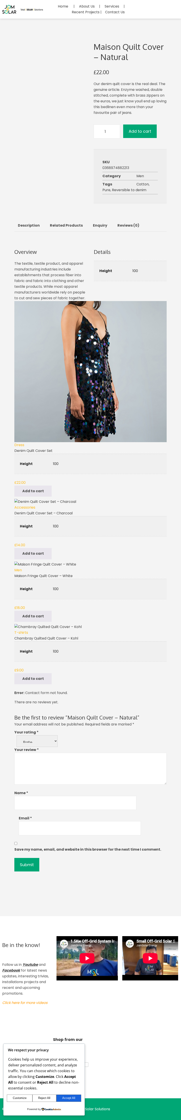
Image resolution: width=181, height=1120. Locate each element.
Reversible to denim (129, 189)
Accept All (68, 1098)
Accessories (24, 507)
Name (21, 792)
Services (112, 6)
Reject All (44, 1098)
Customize (19, 1098)
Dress (19, 444)
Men (140, 176)
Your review (26, 749)
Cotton (142, 184)
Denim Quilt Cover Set (33, 450)
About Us (87, 6)
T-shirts (21, 632)
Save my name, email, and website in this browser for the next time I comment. (87, 849)
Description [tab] (29, 225)
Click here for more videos (24, 1002)
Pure (106, 189)
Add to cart (140, 131)
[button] (33, 491)
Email (25, 818)
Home (63, 6)
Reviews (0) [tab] (128, 225)
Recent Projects (86, 12)
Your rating (26, 732)
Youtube (30, 964)
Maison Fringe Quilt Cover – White (43, 575)
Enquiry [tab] (100, 225)
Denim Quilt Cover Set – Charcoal (43, 513)
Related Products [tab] (66, 225)
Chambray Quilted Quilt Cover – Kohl (46, 638)
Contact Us (115, 12)
